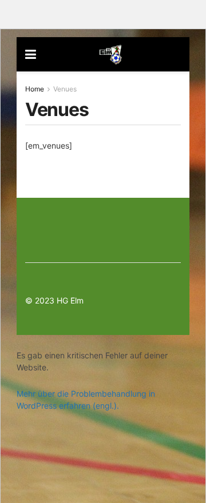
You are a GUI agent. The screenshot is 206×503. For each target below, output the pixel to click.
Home (34, 89)
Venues (65, 89)
